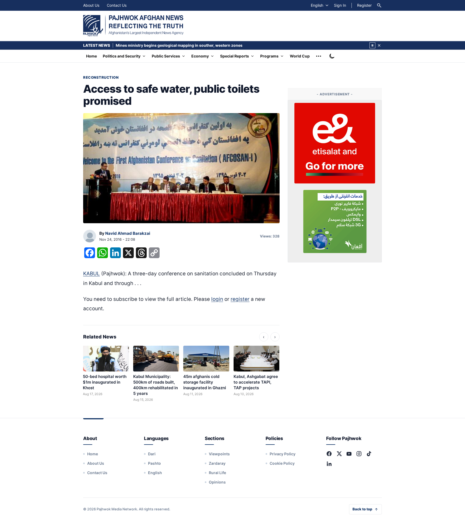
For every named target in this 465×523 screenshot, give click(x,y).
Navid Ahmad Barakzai (127, 233)
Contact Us (116, 5)
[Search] (379, 5)
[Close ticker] (379, 45)
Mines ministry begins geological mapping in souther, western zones (179, 45)
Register (364, 5)
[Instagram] (359, 454)
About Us (91, 5)
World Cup (300, 56)
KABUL (91, 273)
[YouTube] (349, 454)
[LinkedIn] (329, 464)
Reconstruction (100, 77)
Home (91, 56)
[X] (339, 454)
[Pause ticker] (372, 45)
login (217, 299)
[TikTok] (369, 454)
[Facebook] (329, 454)
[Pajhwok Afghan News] (133, 26)
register (240, 299)
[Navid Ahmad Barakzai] (89, 236)
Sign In (340, 5)
